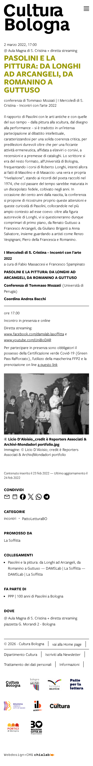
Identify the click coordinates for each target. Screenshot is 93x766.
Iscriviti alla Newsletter (63, 654)
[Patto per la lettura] (76, 685)
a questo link (48, 364)
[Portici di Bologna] (13, 728)
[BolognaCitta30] (36, 728)
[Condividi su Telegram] (47, 497)
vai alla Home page (67, 644)
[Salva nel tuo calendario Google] (15, 497)
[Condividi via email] (7, 497)
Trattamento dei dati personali (27, 664)
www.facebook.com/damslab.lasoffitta (34, 333)
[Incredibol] (37, 707)
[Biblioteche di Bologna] (54, 685)
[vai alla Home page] (46, 19)
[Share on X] (31, 497)
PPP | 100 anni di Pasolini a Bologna (35, 596)
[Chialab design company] (29, 751)
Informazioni (69, 664)
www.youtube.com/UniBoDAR (27, 339)
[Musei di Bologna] (34, 685)
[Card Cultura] (60, 706)
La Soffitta (12, 540)
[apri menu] (86, 8)
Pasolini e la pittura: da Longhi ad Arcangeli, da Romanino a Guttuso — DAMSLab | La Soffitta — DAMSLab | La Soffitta (46, 568)
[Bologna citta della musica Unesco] (14, 706)
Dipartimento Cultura (20, 654)
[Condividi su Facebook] (23, 497)
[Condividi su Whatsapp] (39, 497)
